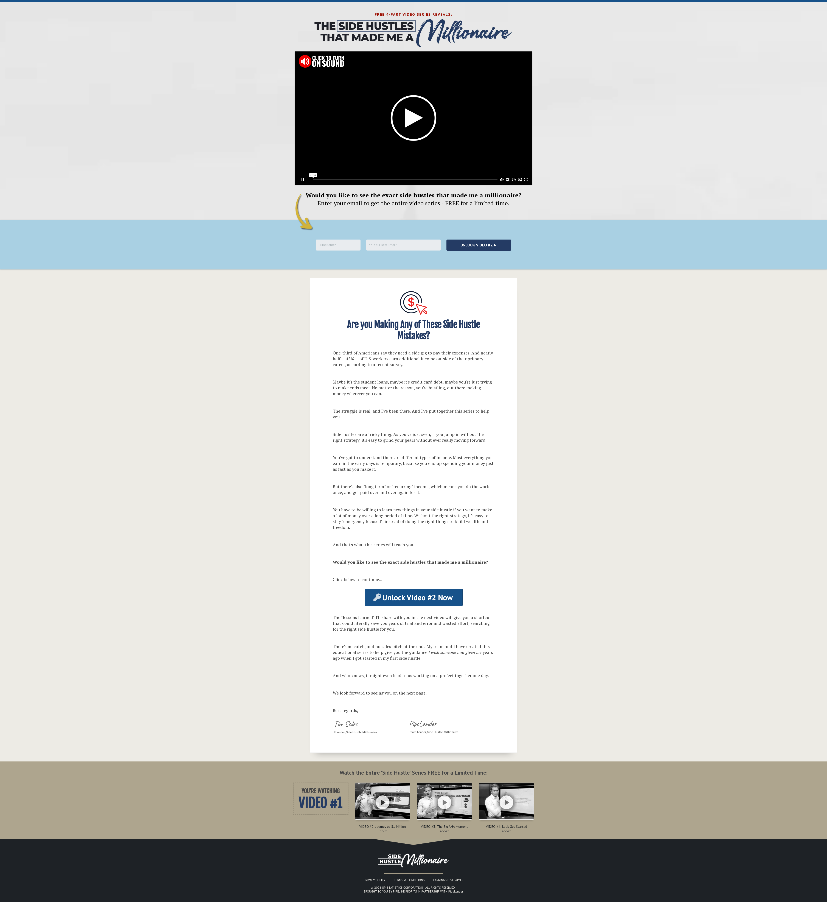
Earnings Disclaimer (448, 880)
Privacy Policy (374, 880)
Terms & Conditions (409, 880)
